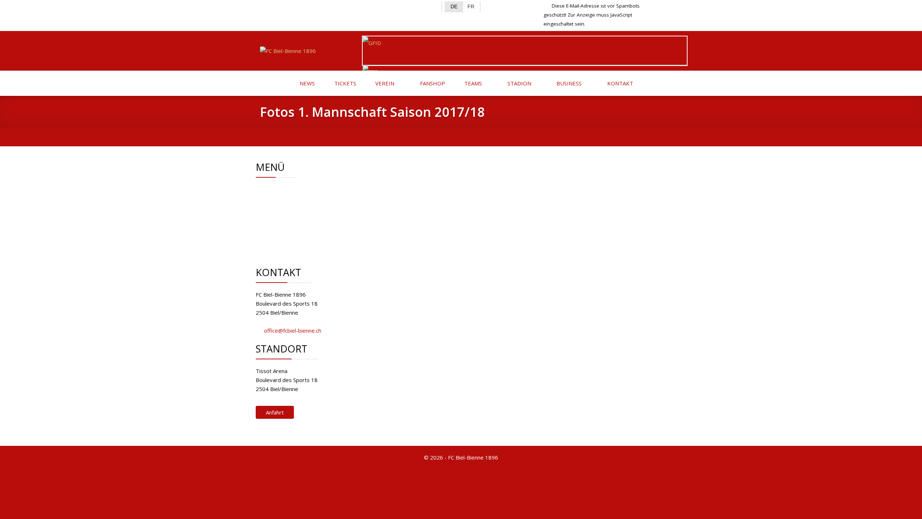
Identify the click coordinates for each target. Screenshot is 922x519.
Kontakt (290, 225)
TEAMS (472, 83)
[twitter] (277, 5)
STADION (518, 83)
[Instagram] (289, 5)
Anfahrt (275, 412)
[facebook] (266, 5)
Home (288, 189)
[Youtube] (301, 5)
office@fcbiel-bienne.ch (292, 330)
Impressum (295, 234)
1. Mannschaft (298, 207)
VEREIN (384, 83)
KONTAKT (619, 83)
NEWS (306, 83)
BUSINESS (568, 83)
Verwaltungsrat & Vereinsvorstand (324, 198)
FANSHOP (432, 83)
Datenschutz (296, 243)
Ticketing (292, 216)
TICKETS (344, 83)
